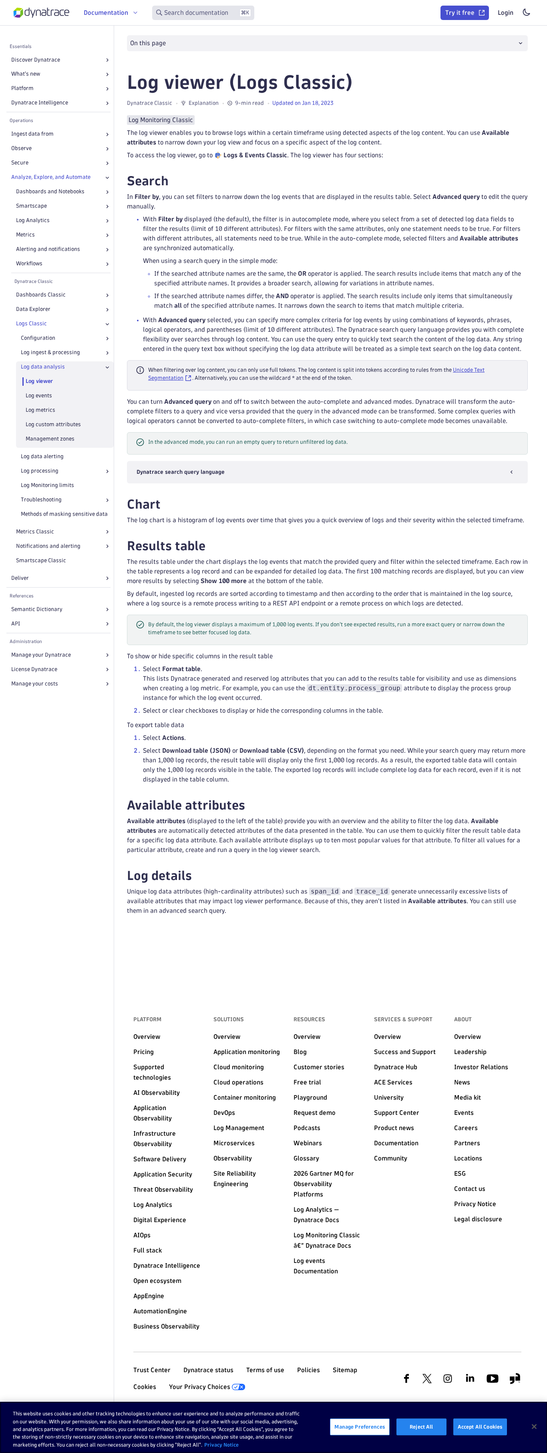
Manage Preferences (359, 1426)
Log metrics (40, 410)
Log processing (39, 471)
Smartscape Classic (41, 560)
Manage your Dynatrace (41, 654)
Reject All (421, 1426)
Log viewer (39, 381)
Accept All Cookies (480, 1426)
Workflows (29, 264)
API (15, 623)
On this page (148, 43)
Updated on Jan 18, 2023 (303, 103)
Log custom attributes (53, 424)
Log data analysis (43, 367)
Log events (39, 396)
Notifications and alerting (48, 546)
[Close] (107, 177)
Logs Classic (31, 324)
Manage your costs (34, 683)
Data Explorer (33, 309)
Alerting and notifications (48, 249)
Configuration (38, 338)
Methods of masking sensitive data (64, 514)
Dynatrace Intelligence (39, 103)
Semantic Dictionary (36, 609)
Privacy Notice (221, 1444)
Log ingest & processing (50, 352)
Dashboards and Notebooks (50, 191)
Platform (22, 88)
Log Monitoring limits (47, 485)
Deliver (20, 578)
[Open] (107, 60)
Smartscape (31, 206)
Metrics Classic (35, 531)
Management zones (50, 439)
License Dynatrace (34, 669)
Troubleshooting (41, 500)
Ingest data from (32, 134)
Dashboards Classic (41, 295)
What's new (25, 74)
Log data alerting (42, 456)
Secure (19, 163)
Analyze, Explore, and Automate (50, 177)
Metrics (25, 235)
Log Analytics (33, 220)
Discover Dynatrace (35, 59)
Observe (21, 148)
